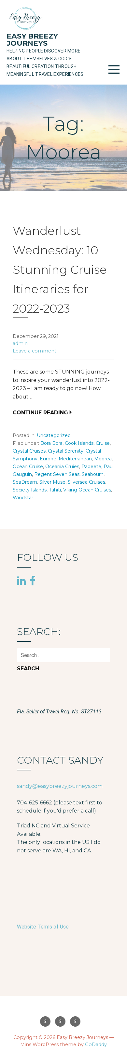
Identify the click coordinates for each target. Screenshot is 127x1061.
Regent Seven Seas (56, 474)
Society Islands (30, 490)
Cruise (103, 443)
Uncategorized (54, 435)
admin (20, 343)
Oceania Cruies (62, 466)
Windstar (23, 498)
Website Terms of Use (43, 927)
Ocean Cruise (28, 466)
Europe (48, 459)
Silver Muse (52, 482)
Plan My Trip (75, 1021)
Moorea (103, 459)
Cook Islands (79, 443)
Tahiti (55, 490)
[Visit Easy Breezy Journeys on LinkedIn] (21, 581)
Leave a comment (34, 351)
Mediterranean (75, 459)
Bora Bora (51, 443)
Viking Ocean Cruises (87, 490)
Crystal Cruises (29, 451)
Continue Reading (40, 412)
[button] (117, 73)
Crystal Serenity (65, 451)
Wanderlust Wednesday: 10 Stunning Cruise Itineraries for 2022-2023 (60, 270)
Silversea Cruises (86, 482)
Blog (60, 1021)
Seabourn (93, 474)
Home (45, 1021)
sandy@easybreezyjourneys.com (60, 786)
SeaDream (25, 482)
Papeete (91, 466)
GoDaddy (96, 1044)
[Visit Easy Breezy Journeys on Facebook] (32, 580)
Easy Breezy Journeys (32, 40)
